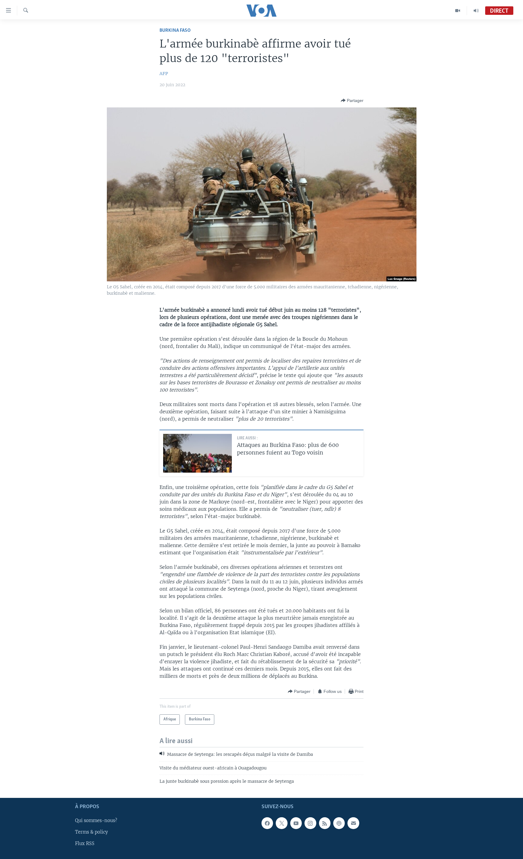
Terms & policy (91, 832)
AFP (164, 73)
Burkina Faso (175, 30)
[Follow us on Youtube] (296, 823)
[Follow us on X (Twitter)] (281, 823)
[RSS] (325, 823)
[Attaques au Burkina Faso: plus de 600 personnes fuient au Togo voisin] (197, 453)
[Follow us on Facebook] (267, 823)
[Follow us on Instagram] (310, 823)
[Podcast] (339, 823)
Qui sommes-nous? (96, 820)
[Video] (458, 10)
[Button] (352, 100)
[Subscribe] (353, 823)
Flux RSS (84, 843)
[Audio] (476, 10)
